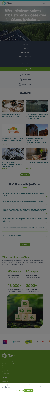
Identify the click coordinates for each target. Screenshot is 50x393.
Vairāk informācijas (6, 387)
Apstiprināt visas (28, 390)
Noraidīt (19, 390)
